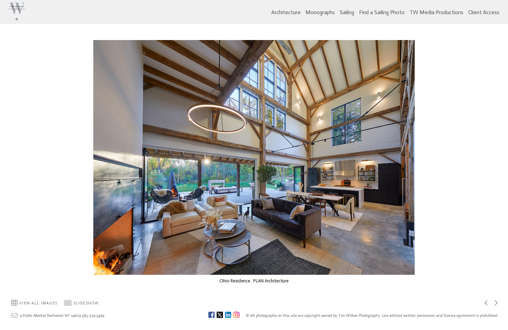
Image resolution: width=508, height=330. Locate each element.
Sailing (347, 12)
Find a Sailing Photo (382, 12)
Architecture (286, 12)
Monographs (320, 12)
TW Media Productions (436, 12)
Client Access (483, 12)
